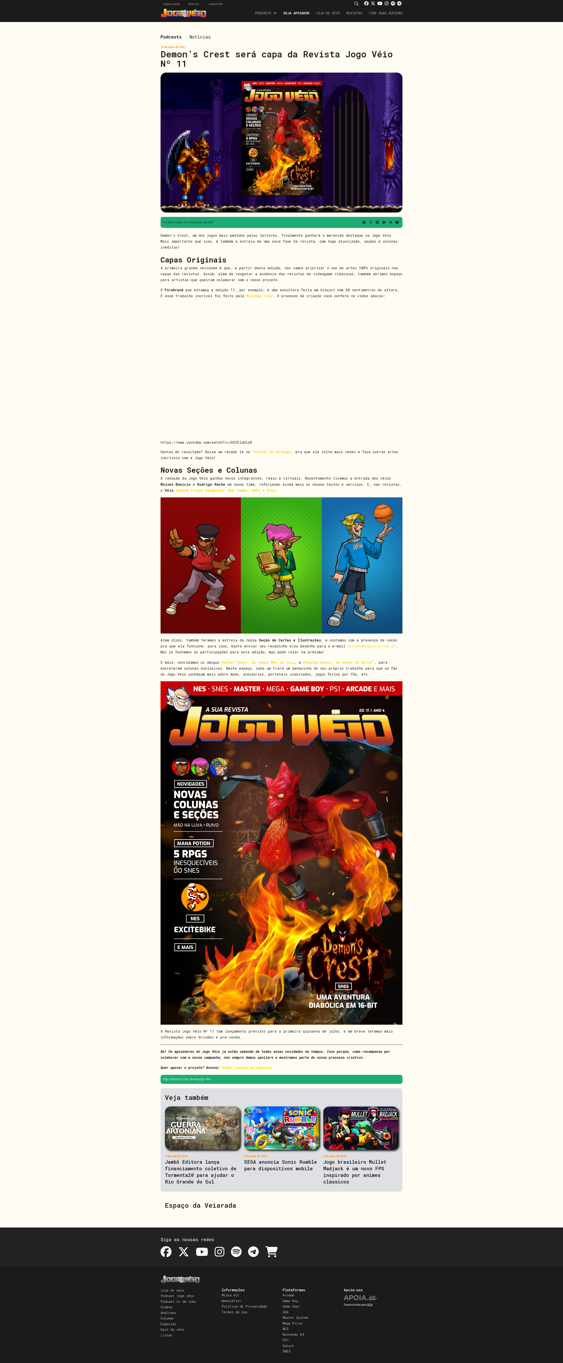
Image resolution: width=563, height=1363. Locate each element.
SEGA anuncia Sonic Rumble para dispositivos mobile (280, 1165)
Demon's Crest (179, 1079)
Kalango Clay (260, 295)
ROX (370, 1304)
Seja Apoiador (296, 13)
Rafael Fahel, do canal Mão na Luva (257, 662)
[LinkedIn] (377, 222)
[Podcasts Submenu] (275, 13)
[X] (370, 222)
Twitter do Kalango (271, 451)
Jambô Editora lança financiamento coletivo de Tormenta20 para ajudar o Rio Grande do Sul (200, 1172)
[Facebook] (364, 222)
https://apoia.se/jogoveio (246, 1067)
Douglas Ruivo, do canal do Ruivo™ (338, 662)
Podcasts (263, 13)
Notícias (200, 37)
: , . (227, 490)
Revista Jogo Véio (200, 1079)
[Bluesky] (397, 222)
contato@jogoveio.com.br (371, 646)
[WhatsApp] (383, 222)
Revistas (354, 13)
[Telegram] (390, 222)
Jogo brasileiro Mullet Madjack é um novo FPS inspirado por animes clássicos (354, 1172)
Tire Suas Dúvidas (385, 13)
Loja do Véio (328, 13)
